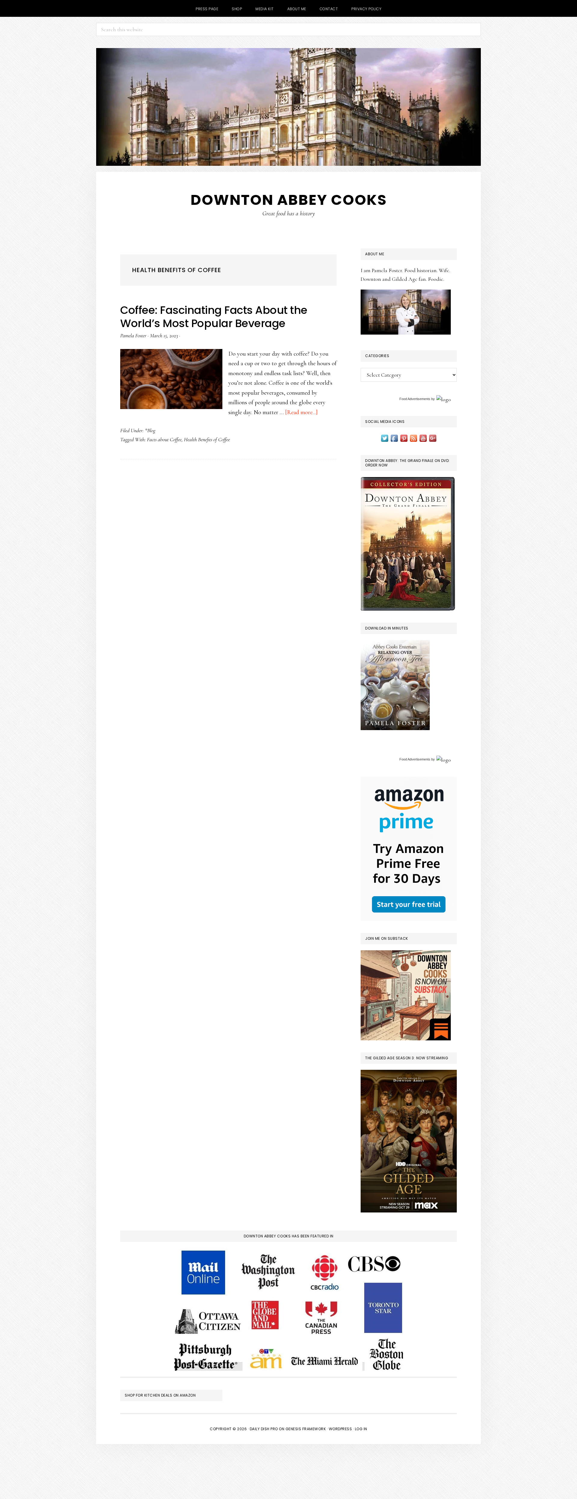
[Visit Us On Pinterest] (404, 437)
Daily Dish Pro (264, 1428)
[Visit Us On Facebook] (394, 437)
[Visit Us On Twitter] (384, 437)
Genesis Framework (305, 1428)
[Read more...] (301, 412)
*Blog (150, 430)
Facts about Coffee (164, 439)
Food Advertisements (414, 399)
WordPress (340, 1428)
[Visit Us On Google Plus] (433, 437)
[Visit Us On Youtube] (423, 437)
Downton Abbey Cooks (289, 200)
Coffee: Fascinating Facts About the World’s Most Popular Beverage (213, 316)
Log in (361, 1428)
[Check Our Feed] (413, 437)
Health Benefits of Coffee (207, 439)
